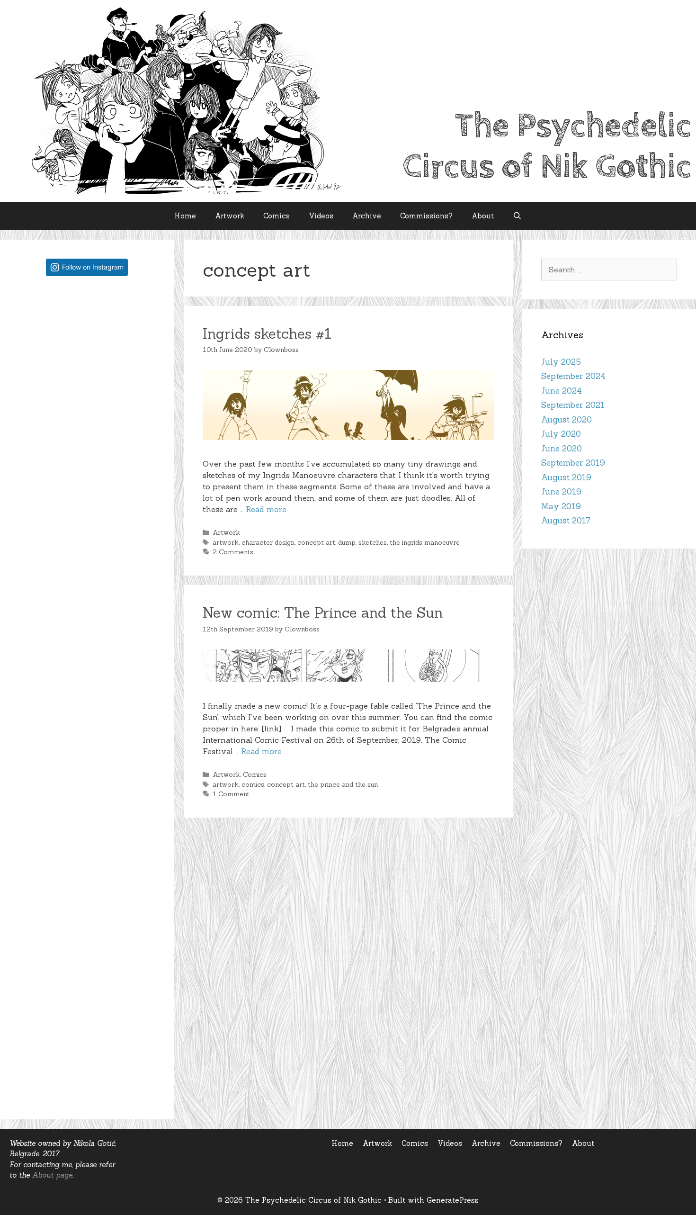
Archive (366, 215)
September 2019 (573, 463)
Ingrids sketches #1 (267, 333)
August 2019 (566, 477)
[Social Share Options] (28, 414)
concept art (316, 542)
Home (185, 215)
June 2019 (561, 491)
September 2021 (573, 405)
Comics (276, 215)
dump (347, 542)
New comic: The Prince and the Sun (323, 612)
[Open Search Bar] (517, 216)
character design (267, 542)
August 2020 (566, 419)
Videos (321, 215)
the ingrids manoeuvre (425, 542)
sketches (372, 542)
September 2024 (573, 376)
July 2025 (561, 362)
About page (52, 1174)
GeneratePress (453, 1200)
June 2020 (561, 448)
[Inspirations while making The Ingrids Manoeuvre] (86, 759)
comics (252, 784)
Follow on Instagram (93, 266)
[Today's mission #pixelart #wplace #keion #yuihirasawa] (86, 487)
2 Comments (233, 552)
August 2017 (565, 520)
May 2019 (561, 506)
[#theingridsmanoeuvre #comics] (86, 896)
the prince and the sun (343, 784)
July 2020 (561, 434)
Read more (266, 509)
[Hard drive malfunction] (86, 351)
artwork (226, 542)
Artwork (229, 215)
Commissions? (426, 215)
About (483, 215)
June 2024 (561, 391)
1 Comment (231, 794)
